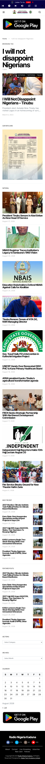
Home (4, 39)
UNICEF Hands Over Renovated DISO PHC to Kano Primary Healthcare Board (22, 367)
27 (28, 694)
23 (5, 694)
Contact (15, 749)
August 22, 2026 (8, 360)
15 (40, 686)
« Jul (4, 708)
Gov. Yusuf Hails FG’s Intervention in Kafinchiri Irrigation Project (20, 355)
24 (11, 694)
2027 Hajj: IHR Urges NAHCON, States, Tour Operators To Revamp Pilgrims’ (15, 530)
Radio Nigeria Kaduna (25, 756)
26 (22, 694)
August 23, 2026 (8, 325)
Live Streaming (25, 749)
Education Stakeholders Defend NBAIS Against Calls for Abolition (22, 286)
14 (34, 686)
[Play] (9, 5)
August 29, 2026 (8, 512)
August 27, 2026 (8, 221)
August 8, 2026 (8, 490)
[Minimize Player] (42, 5)
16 (5, 690)
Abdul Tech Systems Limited (30, 758)
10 (11, 686)
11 (17, 686)
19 (22, 690)
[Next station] (2, 5)
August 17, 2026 (8, 421)
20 (28, 690)
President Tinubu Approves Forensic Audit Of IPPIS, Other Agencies (14, 553)
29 (39, 694)
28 (34, 694)
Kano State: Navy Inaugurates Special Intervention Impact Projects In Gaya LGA (14, 518)
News (39, 75)
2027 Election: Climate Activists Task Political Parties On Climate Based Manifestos (15, 507)
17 (11, 690)
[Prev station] (15, 5)
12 (22, 686)
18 (17, 690)
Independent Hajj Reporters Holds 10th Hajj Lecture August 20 (22, 451)
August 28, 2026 (8, 558)
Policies (27, 752)
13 (28, 686)
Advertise (36, 749)
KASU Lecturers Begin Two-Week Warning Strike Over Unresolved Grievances (14, 541)
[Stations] (35, 5)
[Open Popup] (29, 5)
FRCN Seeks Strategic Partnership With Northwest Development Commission (20, 415)
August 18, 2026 (8, 372)
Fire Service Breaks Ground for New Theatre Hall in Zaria (20, 486)
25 (17, 694)
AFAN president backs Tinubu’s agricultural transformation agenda (20, 379)
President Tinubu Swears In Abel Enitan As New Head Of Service (22, 216)
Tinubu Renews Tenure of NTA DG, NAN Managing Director (19, 320)
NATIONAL (21, 75)
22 (39, 690)
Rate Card (18, 752)
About (7, 749)
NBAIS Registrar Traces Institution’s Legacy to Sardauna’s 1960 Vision (20, 251)
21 (34, 690)
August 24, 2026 (8, 256)
